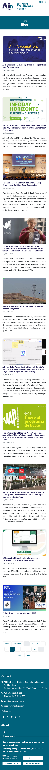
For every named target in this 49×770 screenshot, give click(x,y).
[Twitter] (7, 717)
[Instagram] (19, 717)
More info (23, 751)
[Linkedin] (15, 717)
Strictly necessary (11, 756)
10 (29, 649)
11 (36, 649)
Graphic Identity (9, 736)
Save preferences (11, 763)
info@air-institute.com (14, 701)
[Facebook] (3, 717)
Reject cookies (33, 758)
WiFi (4, 732)
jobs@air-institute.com (14, 706)
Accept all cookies (33, 763)
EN (40, 2)
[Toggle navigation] (44, 7)
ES (44, 2)
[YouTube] (11, 717)
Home (24, 20)
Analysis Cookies (10, 758)
